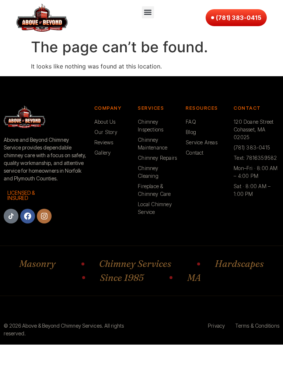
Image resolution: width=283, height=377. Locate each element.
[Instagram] (44, 216)
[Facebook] (27, 216)
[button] (148, 12)
